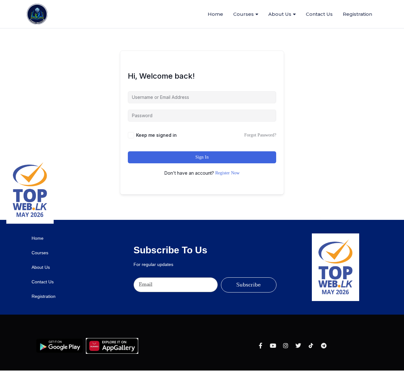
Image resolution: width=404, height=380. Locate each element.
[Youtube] (273, 345)
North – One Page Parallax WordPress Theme (230, 218)
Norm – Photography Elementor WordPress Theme (219, 218)
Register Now (227, 173)
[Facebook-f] (260, 345)
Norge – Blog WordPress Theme (211, 218)
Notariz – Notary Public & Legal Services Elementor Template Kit (250, 218)
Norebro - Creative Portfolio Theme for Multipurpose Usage (191, 218)
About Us (279, 14)
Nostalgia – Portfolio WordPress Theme (239, 218)
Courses (243, 14)
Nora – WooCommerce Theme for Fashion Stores (179, 218)
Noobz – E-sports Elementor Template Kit (155, 218)
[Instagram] (285, 345)
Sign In (202, 157)
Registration (357, 14)
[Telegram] (323, 345)
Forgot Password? (260, 135)
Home (215, 14)
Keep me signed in (156, 135)
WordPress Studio (148, 218)
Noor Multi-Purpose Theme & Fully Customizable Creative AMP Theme (167, 218)
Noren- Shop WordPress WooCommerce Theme (202, 218)
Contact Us (319, 14)
